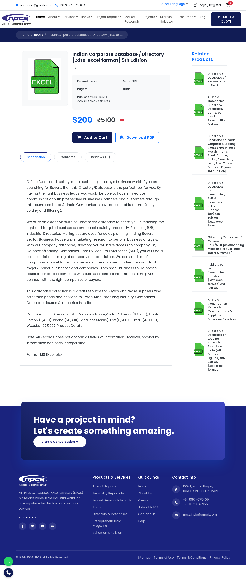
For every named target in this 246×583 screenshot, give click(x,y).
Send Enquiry (123, 339)
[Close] (195, 240)
